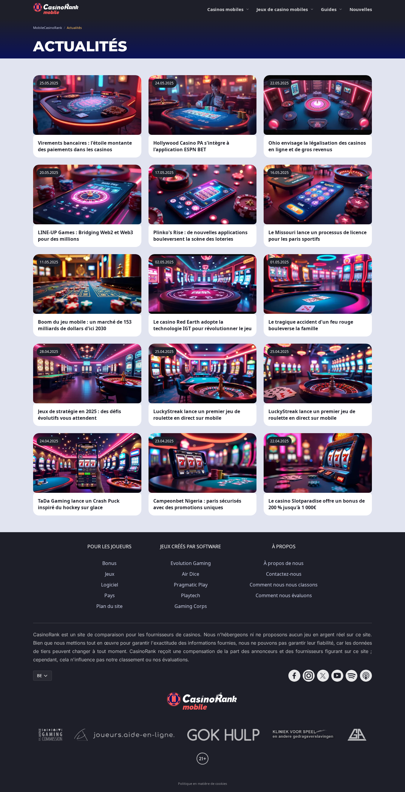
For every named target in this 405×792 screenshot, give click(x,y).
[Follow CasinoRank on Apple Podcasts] (366, 676)
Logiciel (109, 584)
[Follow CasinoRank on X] (323, 676)
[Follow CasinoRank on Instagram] (309, 676)
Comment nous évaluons (284, 595)
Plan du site (109, 606)
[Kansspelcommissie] (50, 735)
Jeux (109, 574)
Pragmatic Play (191, 584)
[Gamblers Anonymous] (357, 735)
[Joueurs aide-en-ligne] (124, 735)
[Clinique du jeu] (304, 735)
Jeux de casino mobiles (282, 9)
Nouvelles (361, 9)
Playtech (190, 595)
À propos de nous (284, 563)
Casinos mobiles (225, 9)
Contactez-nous (284, 574)
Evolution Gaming (191, 563)
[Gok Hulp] (223, 735)
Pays (109, 595)
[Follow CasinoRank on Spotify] (352, 676)
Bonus (109, 563)
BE (39, 675)
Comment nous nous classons (284, 584)
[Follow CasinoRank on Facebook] (294, 676)
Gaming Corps (190, 606)
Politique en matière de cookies (202, 783)
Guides (328, 9)
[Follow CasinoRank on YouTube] (337, 676)
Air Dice (190, 574)
